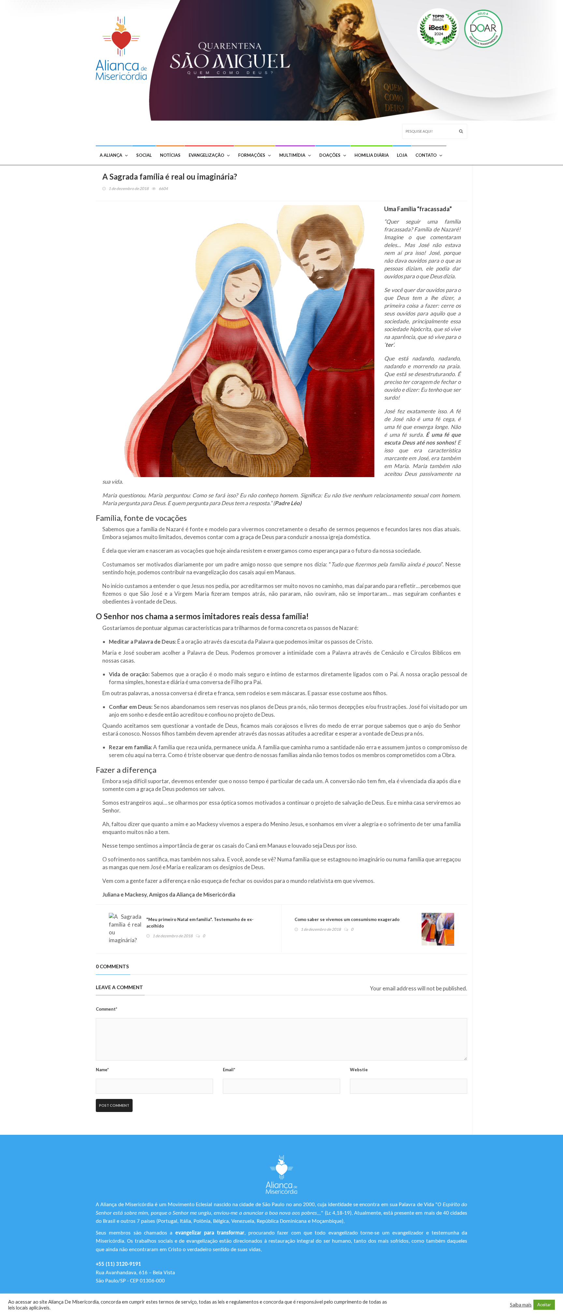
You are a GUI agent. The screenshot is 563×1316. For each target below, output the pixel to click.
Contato (426, 155)
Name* (102, 1069)
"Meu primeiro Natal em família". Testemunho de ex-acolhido (199, 923)
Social (144, 155)
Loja (402, 155)
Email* (229, 1069)
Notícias (170, 155)
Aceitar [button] (544, 1304)
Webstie (359, 1069)
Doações (329, 155)
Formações (251, 155)
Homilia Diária (371, 155)
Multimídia (292, 155)
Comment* (106, 1009)
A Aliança (111, 155)
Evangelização (206, 155)
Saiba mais (521, 1305)
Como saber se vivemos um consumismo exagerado (347, 919)
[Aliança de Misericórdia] (124, 46)
